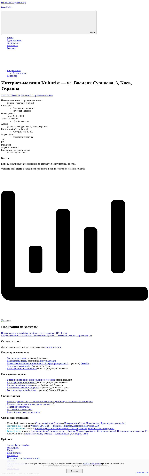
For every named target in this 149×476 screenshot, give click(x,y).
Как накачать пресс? (17, 361)
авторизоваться (53, 347)
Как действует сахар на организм (23, 412)
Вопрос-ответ (14, 70)
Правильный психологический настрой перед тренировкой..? (37, 363)
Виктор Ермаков (47, 361)
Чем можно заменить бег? (20, 366)
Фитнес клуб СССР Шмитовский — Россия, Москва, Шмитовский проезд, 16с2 (74, 428)
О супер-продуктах (16, 358)
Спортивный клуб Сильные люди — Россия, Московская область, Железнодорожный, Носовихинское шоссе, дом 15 (89, 431)
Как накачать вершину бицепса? (23, 387)
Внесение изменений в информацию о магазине (31, 380)
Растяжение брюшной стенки (21, 390)
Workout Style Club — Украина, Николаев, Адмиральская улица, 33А (65, 426)
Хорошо (74, 471)
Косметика (12, 45)
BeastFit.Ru (6, 7)
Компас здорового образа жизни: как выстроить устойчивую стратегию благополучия (50, 401)
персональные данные (92, 463)
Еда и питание (14, 40)
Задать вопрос (20, 73)
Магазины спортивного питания (37, 95)
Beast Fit (16, 95)
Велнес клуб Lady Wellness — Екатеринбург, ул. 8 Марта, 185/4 (56, 433)
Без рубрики (13, 447)
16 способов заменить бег (19, 409)
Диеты (10, 37)
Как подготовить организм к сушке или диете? (30, 404)
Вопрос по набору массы (19, 385)
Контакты (12, 76)
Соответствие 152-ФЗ (142, 472)
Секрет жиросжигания (18, 407)
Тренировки (13, 43)
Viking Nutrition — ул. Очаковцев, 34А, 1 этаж (34, 333)
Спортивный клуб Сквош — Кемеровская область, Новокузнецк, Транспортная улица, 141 (80, 423)
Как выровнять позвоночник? (22, 368)
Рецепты (11, 48)
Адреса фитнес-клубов (18, 445)
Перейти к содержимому (13, 2)
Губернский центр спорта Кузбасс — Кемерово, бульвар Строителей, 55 (46, 335)
